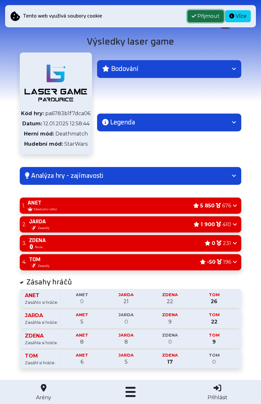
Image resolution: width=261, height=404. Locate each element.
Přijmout (208, 16)
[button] (169, 69)
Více (240, 16)
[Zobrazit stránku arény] (55, 83)
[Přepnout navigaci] (130, 392)
